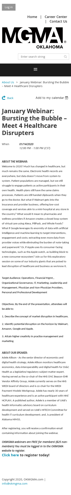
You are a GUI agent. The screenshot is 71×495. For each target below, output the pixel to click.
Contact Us (58, 21)
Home (32, 16)
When (5, 144)
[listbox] (52, 97)
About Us (8, 82)
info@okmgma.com (14, 483)
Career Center (56, 16)
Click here (10, 455)
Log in (9, 7)
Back (10, 98)
